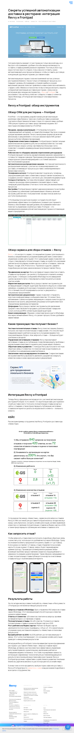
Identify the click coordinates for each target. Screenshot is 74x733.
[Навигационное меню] (71, 3)
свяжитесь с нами (35, 668)
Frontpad (51, 92)
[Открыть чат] (68, 727)
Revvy (44, 92)
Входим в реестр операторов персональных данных (15, 714)
